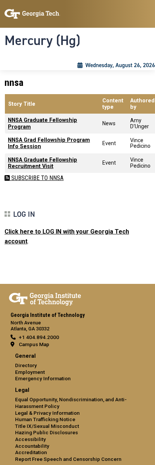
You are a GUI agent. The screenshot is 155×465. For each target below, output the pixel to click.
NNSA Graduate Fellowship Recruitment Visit (42, 163)
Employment (30, 372)
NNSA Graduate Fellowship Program (42, 123)
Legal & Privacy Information (47, 413)
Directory (26, 365)
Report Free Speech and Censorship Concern (68, 459)
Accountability (32, 446)
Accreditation (31, 452)
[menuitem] (77, 368)
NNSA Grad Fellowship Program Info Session (49, 143)
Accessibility (30, 439)
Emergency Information (43, 378)
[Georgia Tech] (45, 298)
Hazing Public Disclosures (46, 432)
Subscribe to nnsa (37, 178)
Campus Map (34, 344)
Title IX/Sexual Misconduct (47, 426)
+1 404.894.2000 (39, 337)
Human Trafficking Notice (45, 419)
